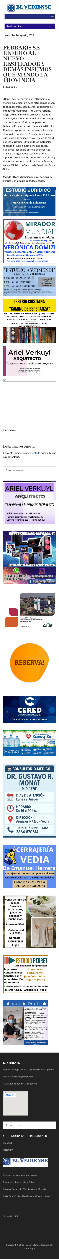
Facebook (8, 1143)
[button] (52, 16)
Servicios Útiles (14, 26)
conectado (34, 453)
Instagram (8, 1149)
